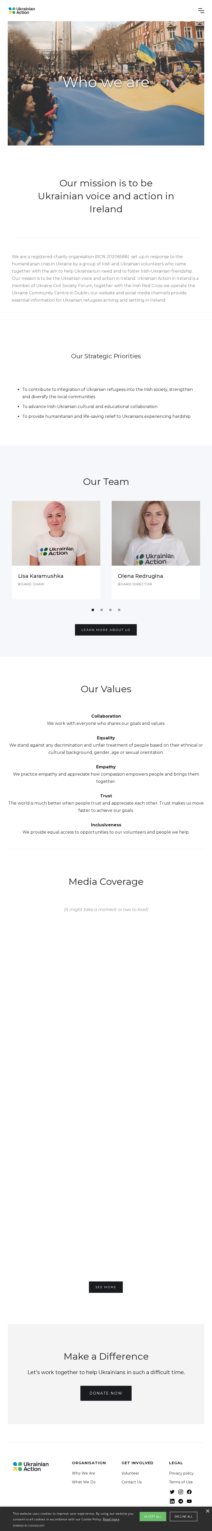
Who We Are (83, 1473)
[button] (201, 10)
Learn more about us (105, 630)
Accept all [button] (152, 1516)
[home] (22, 10)
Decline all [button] (184, 1516)
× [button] (207, 1511)
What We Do (84, 1482)
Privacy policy (181, 1473)
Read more (111, 1519)
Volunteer (130, 1473)
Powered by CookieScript (28, 1525)
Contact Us (132, 1482)
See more (105, 1287)
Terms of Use (181, 1482)
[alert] (106, 1519)
